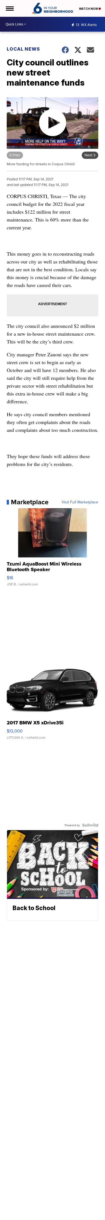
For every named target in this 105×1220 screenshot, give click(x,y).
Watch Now (89, 8)
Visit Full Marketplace (80, 502)
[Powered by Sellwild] (90, 825)
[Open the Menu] (9, 8)
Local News (23, 49)
